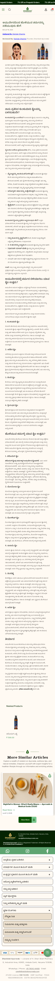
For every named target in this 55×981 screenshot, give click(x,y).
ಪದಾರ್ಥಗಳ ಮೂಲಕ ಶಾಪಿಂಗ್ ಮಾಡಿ (26, 867)
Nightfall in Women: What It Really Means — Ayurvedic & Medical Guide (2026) (27, 805)
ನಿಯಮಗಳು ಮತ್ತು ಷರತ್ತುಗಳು (16, 924)
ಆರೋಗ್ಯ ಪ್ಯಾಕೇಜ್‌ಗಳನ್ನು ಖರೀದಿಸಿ (16, 881)
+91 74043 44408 (33, 969)
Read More (7, 810)
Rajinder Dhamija (14, 34)
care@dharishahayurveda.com (27, 971)
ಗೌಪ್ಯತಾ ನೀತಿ (10, 916)
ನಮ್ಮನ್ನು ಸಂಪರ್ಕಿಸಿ (12, 940)
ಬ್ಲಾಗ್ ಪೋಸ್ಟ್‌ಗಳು (9, 896)
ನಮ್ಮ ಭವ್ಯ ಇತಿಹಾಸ (10, 889)
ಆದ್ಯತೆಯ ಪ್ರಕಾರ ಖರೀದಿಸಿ (26, 859)
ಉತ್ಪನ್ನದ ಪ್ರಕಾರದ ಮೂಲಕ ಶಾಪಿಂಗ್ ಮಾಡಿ (26, 874)
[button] (5, 9)
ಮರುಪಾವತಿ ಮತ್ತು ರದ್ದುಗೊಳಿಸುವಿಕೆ (18, 932)
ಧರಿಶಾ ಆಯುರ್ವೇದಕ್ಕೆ (25, 689)
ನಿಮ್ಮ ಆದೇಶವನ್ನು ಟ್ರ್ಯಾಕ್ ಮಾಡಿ (15, 903)
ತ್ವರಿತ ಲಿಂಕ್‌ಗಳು (27, 910)
